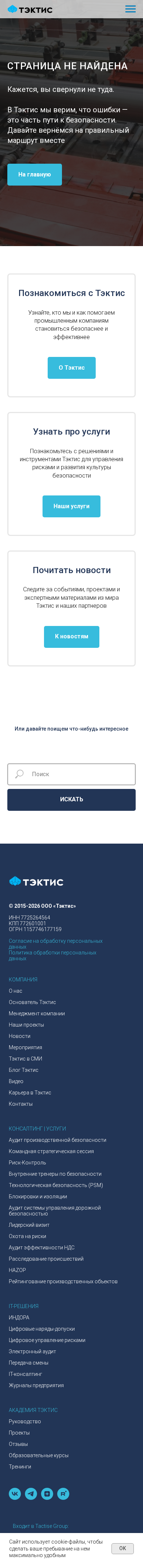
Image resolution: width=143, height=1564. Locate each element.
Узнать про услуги (71, 1437)
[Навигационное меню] (130, 9)
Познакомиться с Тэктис (71, 1298)
